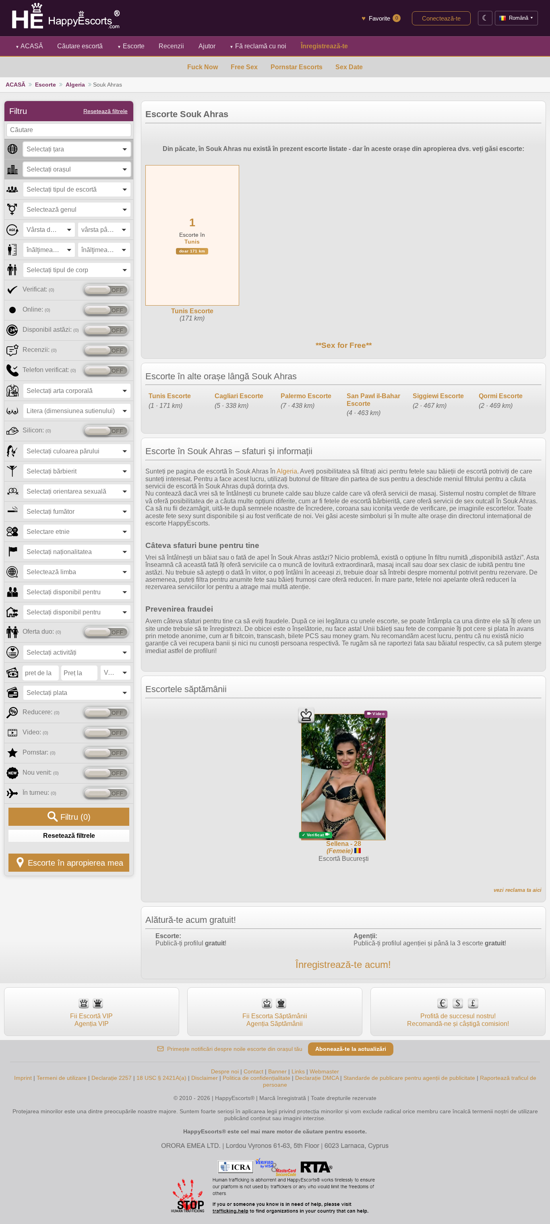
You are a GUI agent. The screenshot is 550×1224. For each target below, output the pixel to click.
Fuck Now (202, 67)
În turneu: (39, 792)
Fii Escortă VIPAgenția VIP (91, 1020)
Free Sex (244, 67)
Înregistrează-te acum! (343, 964)
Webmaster (324, 1071)
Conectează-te (441, 18)
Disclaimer (204, 1078)
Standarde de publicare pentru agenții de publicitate (409, 1078)
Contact (253, 1071)
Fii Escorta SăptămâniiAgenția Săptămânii (274, 1020)
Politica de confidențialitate (256, 1078)
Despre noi (225, 1071)
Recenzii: (40, 349)
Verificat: (38, 289)
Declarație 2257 (111, 1078)
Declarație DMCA (317, 1078)
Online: (36, 309)
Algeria (75, 84)
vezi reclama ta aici (518, 890)
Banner (277, 1071)
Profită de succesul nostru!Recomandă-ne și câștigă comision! (458, 1020)
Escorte (131, 46)
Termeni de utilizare (62, 1078)
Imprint (23, 1078)
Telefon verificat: (49, 369)
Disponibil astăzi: (51, 329)
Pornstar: (39, 752)
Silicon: (37, 430)
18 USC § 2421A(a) (161, 1078)
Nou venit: (41, 772)
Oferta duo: (42, 631)
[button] (77, 149)
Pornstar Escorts (297, 67)
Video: (35, 732)
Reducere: (41, 712)
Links (298, 1071)
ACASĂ (29, 46)
